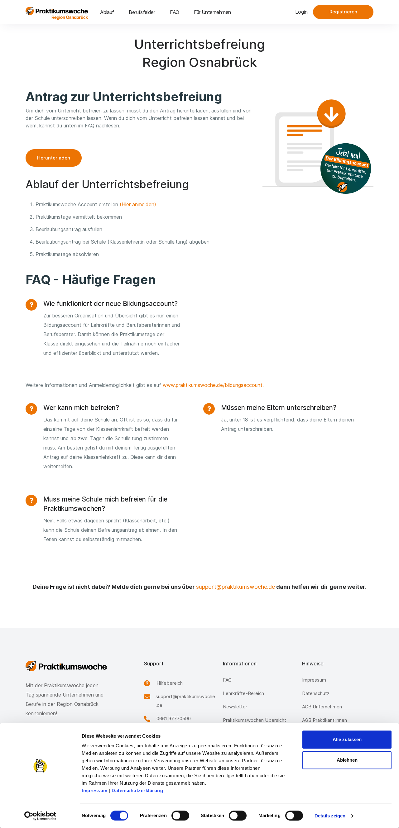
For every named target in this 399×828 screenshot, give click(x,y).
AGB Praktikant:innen (324, 720)
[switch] (180, 816)
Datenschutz (315, 693)
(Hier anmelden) (138, 204)
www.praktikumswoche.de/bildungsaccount (212, 385)
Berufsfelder (142, 12)
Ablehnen (347, 760)
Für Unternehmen (212, 12)
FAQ (174, 12)
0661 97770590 (173, 718)
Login (301, 12)
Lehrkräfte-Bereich (243, 693)
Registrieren (343, 12)
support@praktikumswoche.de (235, 586)
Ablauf (107, 12)
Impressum (95, 790)
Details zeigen (330, 815)
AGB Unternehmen (322, 707)
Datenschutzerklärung (137, 790)
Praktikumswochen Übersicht (254, 720)
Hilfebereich (169, 683)
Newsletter (235, 707)
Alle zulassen (347, 739)
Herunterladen (53, 158)
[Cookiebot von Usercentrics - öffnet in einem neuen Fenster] (40, 816)
